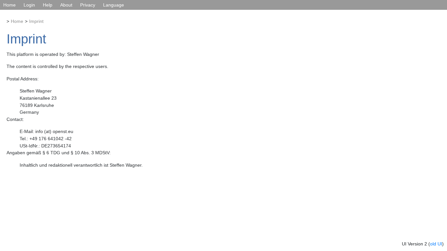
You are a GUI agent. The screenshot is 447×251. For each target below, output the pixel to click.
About (66, 5)
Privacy (87, 5)
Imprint (36, 21)
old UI (436, 243)
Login (29, 5)
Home (9, 5)
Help (47, 5)
